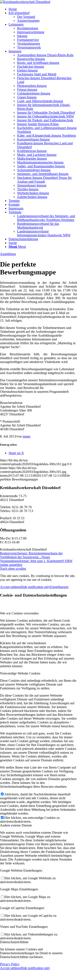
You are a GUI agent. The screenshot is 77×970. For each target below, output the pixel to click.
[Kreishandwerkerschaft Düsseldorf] (25, 2)
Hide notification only (35, 587)
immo (26, 436)
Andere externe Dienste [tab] (16, 825)
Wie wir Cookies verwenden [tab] (19, 613)
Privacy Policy (10, 964)
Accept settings (10, 587)
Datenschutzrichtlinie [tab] (14, 942)
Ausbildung (8, 254)
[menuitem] (43, 9)
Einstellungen (59, 587)
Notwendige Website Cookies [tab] (20, 673)
